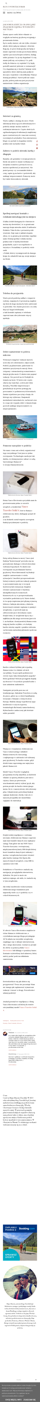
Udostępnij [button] (6, 1020)
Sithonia (19, 1023)
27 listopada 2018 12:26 (23, 1054)
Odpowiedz (12, 1050)
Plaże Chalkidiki (12, 1023)
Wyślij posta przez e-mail (17, 1020)
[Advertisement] (20, 1151)
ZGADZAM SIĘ (29, 1400)
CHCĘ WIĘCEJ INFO (13, 1400)
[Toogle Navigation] (4, 12)
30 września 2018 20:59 (21, 1032)
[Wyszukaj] (6, 3)
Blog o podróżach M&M (14, 7)
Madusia (11, 1032)
